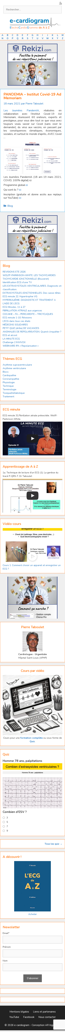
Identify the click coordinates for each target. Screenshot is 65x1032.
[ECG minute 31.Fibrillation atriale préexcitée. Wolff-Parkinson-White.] (32, 438)
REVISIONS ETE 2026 (14, 271)
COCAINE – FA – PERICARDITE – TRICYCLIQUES (28, 314)
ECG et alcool (10, 335)
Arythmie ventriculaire (14, 368)
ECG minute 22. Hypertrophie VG (20, 296)
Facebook (28, 1017)
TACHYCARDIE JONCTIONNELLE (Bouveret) (26, 278)
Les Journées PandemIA (21, 110)
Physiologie (9, 382)
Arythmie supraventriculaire (17, 364)
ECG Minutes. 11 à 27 (14, 307)
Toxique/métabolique (14, 393)
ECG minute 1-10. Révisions (17, 317)
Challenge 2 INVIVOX (14, 342)
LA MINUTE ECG (11, 338)
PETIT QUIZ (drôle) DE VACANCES (21, 328)
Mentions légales (19, 1011)
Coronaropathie (11, 378)
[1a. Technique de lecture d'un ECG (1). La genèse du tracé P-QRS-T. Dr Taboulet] (32, 495)
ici (27, 185)
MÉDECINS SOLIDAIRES (15, 324)
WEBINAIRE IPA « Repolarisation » (20, 345)
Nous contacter (47, 1017)
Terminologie (9, 389)
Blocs (5, 371)
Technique (8, 386)
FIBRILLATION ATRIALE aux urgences (23, 310)
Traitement (8, 396)
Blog (10, 206)
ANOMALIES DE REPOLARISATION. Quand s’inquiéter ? (32, 331)
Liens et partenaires (44, 1011)
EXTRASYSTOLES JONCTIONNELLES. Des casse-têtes (31, 293)
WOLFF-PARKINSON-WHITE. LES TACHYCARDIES (29, 275)
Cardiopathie (9, 375)
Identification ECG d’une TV (17, 282)
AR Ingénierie (52, 1025)
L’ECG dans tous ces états (16, 321)
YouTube (14, 1017)
